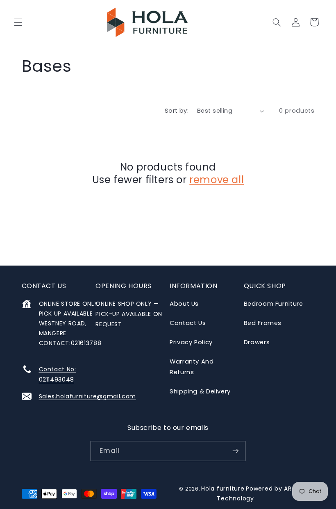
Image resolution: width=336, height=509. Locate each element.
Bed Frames (263, 323)
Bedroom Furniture (273, 304)
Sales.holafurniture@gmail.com (87, 396)
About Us (184, 304)
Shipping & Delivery (200, 391)
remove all (216, 179)
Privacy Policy (191, 342)
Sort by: (176, 111)
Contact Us (188, 323)
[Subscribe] (235, 451)
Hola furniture (222, 488)
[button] (18, 22)
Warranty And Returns (192, 366)
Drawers (257, 342)
